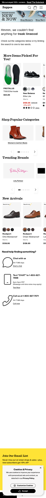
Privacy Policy (28, 478)
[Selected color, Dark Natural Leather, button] (25, 230)
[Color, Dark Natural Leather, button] (8, 230)
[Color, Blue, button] (29, 89)
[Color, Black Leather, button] (12, 230)
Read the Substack (35, 2)
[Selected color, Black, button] (25, 89)
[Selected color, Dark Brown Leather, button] (4, 230)
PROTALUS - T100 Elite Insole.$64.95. (12, 79)
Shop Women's (26, 20)
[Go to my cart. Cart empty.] (35, 7)
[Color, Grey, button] (33, 89)
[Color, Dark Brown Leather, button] (33, 230)
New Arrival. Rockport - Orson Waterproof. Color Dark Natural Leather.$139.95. (32, 223)
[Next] (35, 152)
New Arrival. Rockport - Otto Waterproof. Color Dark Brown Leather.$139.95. (11, 223)
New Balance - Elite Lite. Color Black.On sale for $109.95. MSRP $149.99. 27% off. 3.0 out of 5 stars (32, 86)
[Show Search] (29, 7)
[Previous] (11, 152)
